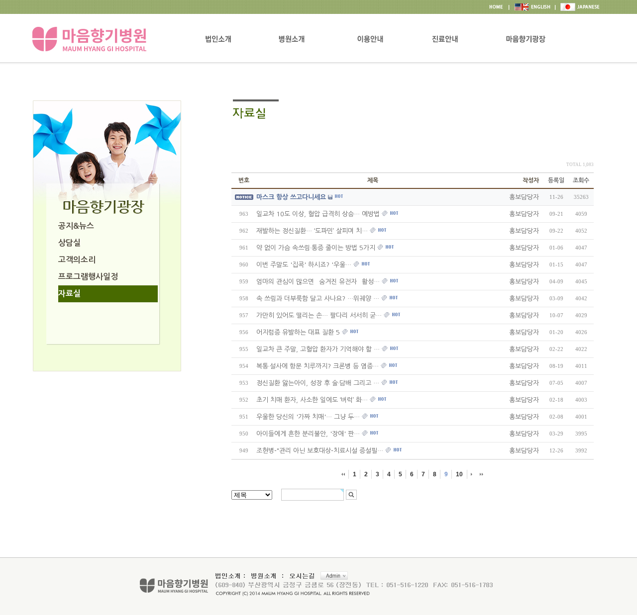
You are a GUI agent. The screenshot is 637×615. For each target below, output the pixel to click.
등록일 (556, 180)
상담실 (69, 243)
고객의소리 (77, 260)
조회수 (581, 180)
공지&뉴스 (76, 226)
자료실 (69, 293)
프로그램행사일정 (88, 276)
